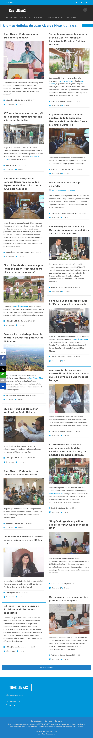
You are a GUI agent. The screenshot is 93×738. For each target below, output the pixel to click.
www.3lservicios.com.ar (46, 734)
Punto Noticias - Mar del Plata (22, 252)
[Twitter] (82, 2)
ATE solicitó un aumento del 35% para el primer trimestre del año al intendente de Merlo (23, 117)
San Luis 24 (16, 165)
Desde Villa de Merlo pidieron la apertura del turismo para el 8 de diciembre (24, 337)
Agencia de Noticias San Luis (68, 213)
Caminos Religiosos (54, 18)
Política (8, 100)
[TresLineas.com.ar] (17, 10)
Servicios (48, 721)
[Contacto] (86, 2)
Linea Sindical (72, 18)
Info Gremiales (63, 508)
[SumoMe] (3, 386)
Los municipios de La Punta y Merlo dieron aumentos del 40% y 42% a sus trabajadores (69, 230)
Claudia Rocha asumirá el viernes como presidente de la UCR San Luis (24, 540)
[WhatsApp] (3, 375)
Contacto (58, 721)
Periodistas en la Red (19, 647)
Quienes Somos (36, 721)
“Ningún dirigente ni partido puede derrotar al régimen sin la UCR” (68, 525)
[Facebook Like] (3, 363)
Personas (38, 18)
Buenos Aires (11, 18)
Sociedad (8, 395)
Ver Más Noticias (46, 667)
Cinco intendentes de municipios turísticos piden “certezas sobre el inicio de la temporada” (23, 269)
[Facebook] (77, 2)
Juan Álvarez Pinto (65, 81)
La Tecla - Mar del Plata (66, 169)
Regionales (25, 18)
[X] (3, 369)
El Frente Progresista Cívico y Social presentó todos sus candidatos (21, 609)
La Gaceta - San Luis (65, 287)
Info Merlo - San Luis (19, 100)
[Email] (3, 380)
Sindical (8, 165)
